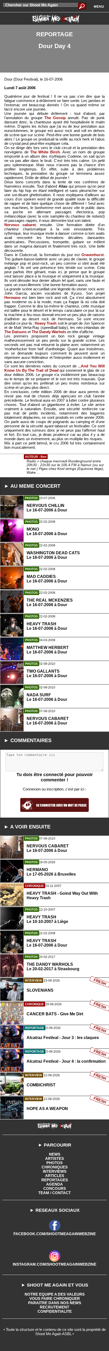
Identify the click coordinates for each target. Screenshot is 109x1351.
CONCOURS (54, 1188)
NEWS (54, 1154)
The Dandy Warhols (49, 332)
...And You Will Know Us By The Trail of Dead (54, 368)
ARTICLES (54, 1175)
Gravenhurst (92, 255)
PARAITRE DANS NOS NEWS (54, 1303)
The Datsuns (15, 332)
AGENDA (54, 1184)
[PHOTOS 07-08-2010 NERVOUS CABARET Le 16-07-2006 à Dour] (54, 743)
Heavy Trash (46, 323)
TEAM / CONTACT (54, 1193)
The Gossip (55, 118)
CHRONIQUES (55, 1167)
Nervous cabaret (20, 225)
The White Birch (45, 152)
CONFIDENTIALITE (55, 1311)
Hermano (12, 297)
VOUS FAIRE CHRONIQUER (54, 1298)
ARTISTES (54, 1158)
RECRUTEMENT (54, 1307)
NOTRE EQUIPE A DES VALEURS (55, 1294)
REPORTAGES (54, 1180)
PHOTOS (54, 1163)
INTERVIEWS (54, 1171)
